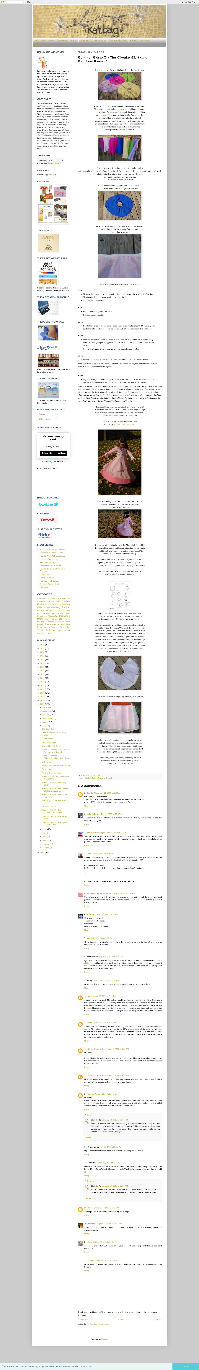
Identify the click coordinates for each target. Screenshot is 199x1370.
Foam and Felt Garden (49, 581)
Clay (58, 601)
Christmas (41, 601)
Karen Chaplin (94, 1049)
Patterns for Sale (118, 40)
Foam (39, 611)
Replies (90, 1115)
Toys (40, 630)
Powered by (47, 461)
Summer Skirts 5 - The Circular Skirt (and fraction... (55, 789)
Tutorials (84, 40)
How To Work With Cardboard (52, 556)
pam (88, 938)
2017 (42, 674)
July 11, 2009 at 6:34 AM (110, 793)
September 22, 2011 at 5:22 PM (115, 1075)
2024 (42, 648)
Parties (133, 40)
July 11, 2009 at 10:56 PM (103, 854)
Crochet (51, 604)
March (45, 840)
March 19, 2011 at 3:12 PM (104, 996)
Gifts (51, 610)
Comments (45, 419)
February (47, 844)
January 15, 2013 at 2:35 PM (108, 1163)
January (46, 848)
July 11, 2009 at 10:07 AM (112, 814)
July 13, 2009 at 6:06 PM (124, 893)
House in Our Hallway (49, 559)
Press (67, 622)
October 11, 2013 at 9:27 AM (105, 1242)
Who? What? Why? (44, 40)
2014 (42, 685)
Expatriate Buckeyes (96, 832)
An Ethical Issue (49, 806)
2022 (42, 656)
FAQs (73, 40)
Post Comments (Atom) (100, 1324)
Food (45, 611)
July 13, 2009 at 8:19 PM (107, 914)
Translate (57, 164)
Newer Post (83, 1319)
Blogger (104, 1339)
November (47, 711)
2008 (42, 852)
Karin (89, 854)
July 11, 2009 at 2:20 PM (116, 832)
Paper (40, 619)
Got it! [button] (186, 1366)
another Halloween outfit (124, 424)
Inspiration (146, 40)
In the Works (47, 739)
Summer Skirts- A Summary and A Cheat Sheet (55, 778)
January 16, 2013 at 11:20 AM (115, 1186)
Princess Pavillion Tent (49, 584)
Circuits (51, 601)
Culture (58, 604)
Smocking (55, 627)
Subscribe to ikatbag (53, 453)
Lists (45, 616)
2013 (42, 689)
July (44, 726)
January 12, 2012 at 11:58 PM (115, 1120)
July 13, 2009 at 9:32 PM (101, 938)
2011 (42, 696)
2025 (42, 645)
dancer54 (92, 1223)
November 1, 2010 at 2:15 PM (106, 980)
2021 (42, 659)
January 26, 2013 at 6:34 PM (106, 1208)
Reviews (61, 624)
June (45, 829)
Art (47, 598)
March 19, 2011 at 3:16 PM (104, 1023)
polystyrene (59, 622)
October (46, 715)
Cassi (90, 1260)
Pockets (50, 622)
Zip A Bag (48, 633)
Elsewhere (62, 40)
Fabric (94, 778)
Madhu (91, 1094)
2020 (42, 663)
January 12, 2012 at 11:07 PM (107, 1094)
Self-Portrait (47, 762)
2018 (42, 671)
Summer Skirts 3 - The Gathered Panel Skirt (52, 811)
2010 (42, 700)
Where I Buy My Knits (51, 746)
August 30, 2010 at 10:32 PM (111, 957)
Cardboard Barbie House (50, 566)
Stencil (63, 627)
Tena (90, 1242)
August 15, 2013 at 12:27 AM (109, 1223)
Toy (68, 627)
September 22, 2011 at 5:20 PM (115, 1049)
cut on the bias (106, 115)
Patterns (101, 778)
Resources (50, 624)
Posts (43, 414)
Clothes (88, 778)
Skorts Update (48, 769)
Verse (60, 630)
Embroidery (55, 608)
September (48, 718)
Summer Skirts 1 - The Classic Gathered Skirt (55, 823)
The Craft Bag (48, 729)
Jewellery (46, 613)
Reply (86, 806)
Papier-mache (50, 619)
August (46, 722)
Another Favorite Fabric (52, 773)
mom (90, 996)
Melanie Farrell (93, 814)
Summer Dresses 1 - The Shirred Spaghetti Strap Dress (56, 757)
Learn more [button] (85, 1366)
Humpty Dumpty (49, 742)
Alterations (41, 599)
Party (60, 619)
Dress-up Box (43, 608)
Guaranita (91, 914)
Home (120, 1319)
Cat (68, 599)
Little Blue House (47, 578)
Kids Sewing (57, 613)
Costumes (42, 604)
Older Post (156, 1319)
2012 (42, 693)
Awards (52, 599)
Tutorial (109, 778)
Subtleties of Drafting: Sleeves (52, 549)
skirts (86, 963)
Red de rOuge (93, 793)
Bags (58, 598)
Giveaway (59, 611)
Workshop (40, 633)
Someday (39, 44)
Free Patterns (99, 40)
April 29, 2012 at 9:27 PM (110, 1147)
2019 (42, 667)
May (45, 833)
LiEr (96, 1120)
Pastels (67, 619)
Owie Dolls (44, 574)
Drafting (66, 604)
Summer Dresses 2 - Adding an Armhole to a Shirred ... (55, 751)
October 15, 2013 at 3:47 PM (106, 1260)
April (45, 836)
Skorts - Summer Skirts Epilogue (56, 765)
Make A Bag (53, 616)
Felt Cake (44, 587)
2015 (42, 682)
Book (64, 598)
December (47, 707)
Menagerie (64, 616)
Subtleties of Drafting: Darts (51, 553)
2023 (42, 652)
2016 (42, 678)
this (56, 146)
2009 (42, 704)
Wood (67, 630)
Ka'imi (90, 1208)
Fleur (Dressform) (47, 562)
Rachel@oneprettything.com (100, 893)
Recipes (40, 625)
